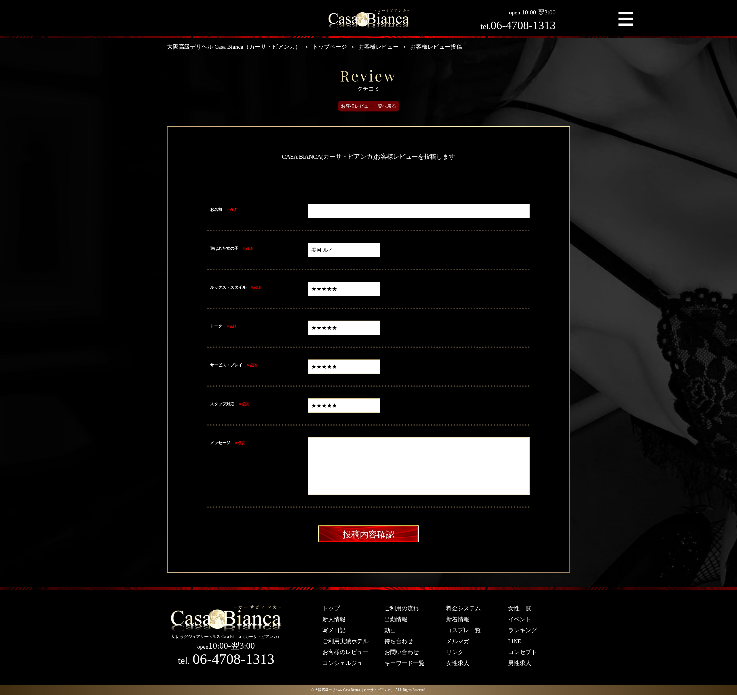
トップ (331, 608)
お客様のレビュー (345, 652)
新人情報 (333, 619)
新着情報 (457, 619)
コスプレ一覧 (463, 630)
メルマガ (457, 641)
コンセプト (522, 652)
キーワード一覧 (404, 663)
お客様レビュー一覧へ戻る (368, 106)
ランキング (522, 630)
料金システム (463, 608)
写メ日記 (333, 630)
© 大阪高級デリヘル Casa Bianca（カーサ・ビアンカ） (352, 690)
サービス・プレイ (226, 365)
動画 (390, 630)
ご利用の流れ (401, 608)
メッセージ (220, 442)
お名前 (216, 209)
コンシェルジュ (342, 663)
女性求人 (457, 663)
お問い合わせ (401, 652)
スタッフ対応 (222, 404)
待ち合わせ (398, 641)
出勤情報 (395, 619)
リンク (455, 652)
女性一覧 (519, 608)
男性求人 (519, 663)
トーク (216, 326)
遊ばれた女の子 (224, 248)
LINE (514, 641)
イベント (519, 619)
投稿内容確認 (368, 534)
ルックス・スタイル (228, 287)
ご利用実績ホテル (345, 641)
